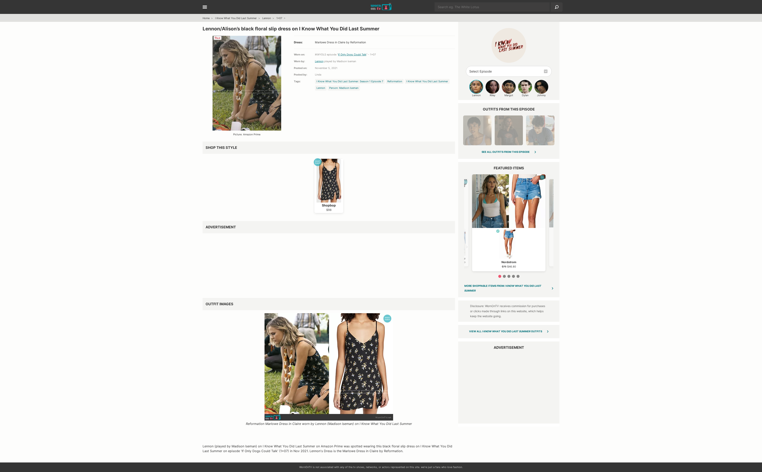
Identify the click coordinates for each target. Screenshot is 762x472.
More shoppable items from (502, 288)
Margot (508, 95)
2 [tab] (504, 276)
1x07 (279, 18)
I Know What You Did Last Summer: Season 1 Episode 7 (350, 81)
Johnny (541, 95)
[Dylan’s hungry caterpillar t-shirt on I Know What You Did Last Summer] (540, 130)
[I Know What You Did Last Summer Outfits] (509, 45)
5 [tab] (518, 276)
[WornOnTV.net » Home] (381, 7)
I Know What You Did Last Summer (236, 18)
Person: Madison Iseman (343, 87)
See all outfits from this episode (506, 151)
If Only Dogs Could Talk (352, 54)
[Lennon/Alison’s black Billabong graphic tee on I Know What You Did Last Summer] (509, 130)
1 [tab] (499, 276)
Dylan (525, 95)
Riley (492, 95)
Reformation (394, 81)
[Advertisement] (322, 264)
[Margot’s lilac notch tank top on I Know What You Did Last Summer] (477, 130)
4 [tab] (513, 276)
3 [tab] (508, 276)
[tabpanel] (509, 222)
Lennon (266, 18)
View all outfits (505, 331)
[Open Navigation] (204, 7)
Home (206, 18)
